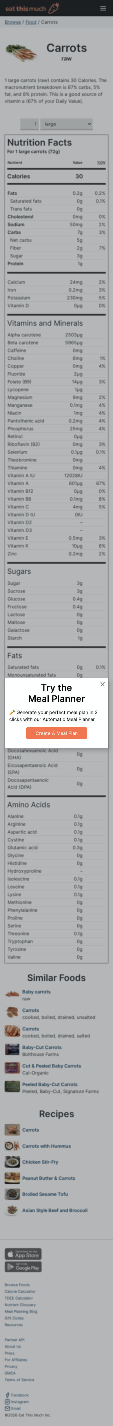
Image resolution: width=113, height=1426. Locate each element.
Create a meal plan (57, 733)
